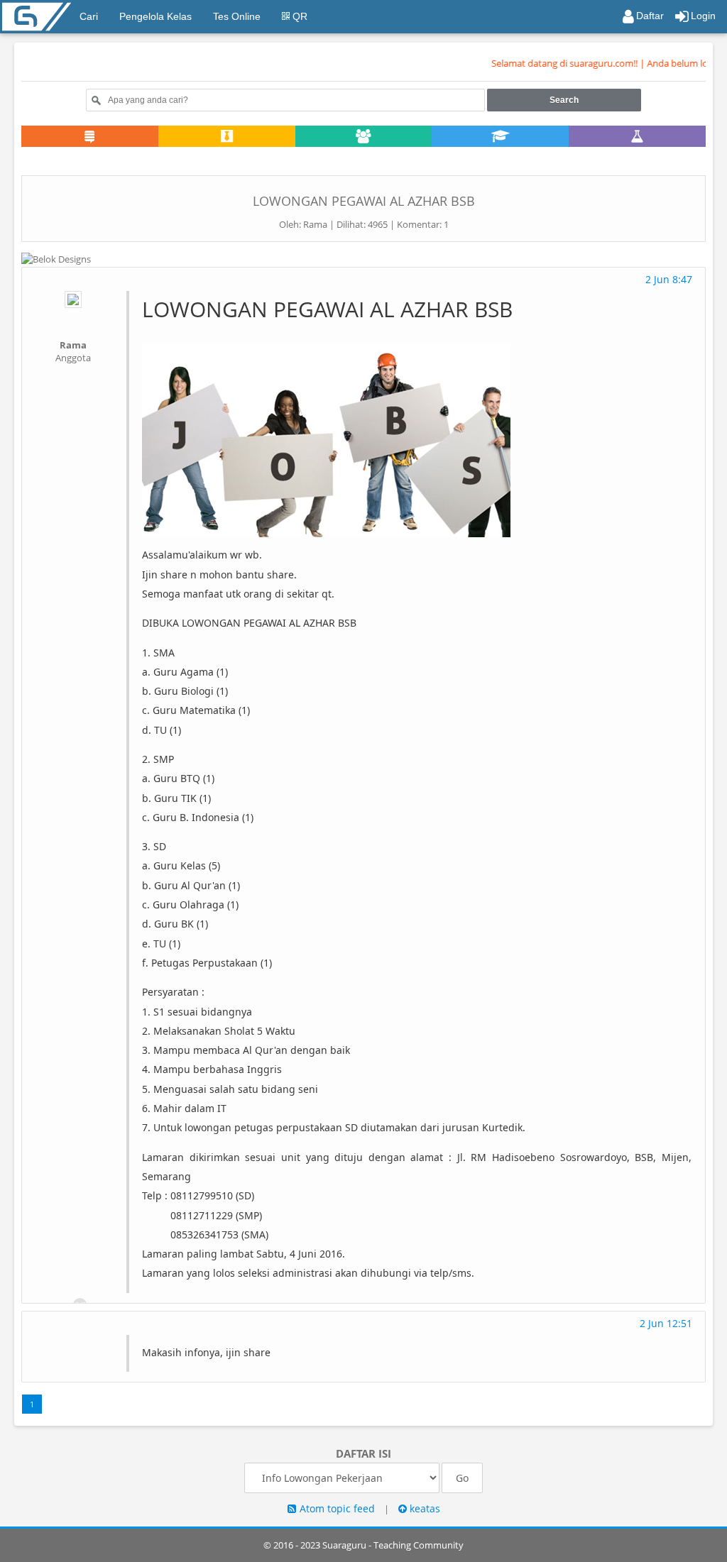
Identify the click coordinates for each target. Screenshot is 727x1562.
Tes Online (237, 16)
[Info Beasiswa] (500, 137)
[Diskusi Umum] (89, 137)
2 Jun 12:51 (666, 1323)
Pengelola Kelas (155, 16)
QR (298, 16)
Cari (89, 16)
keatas (423, 1508)
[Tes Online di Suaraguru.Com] (89, 158)
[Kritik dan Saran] (637, 137)
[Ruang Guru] (363, 137)
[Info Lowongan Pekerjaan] (226, 137)
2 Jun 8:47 (668, 279)
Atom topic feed (337, 1508)
